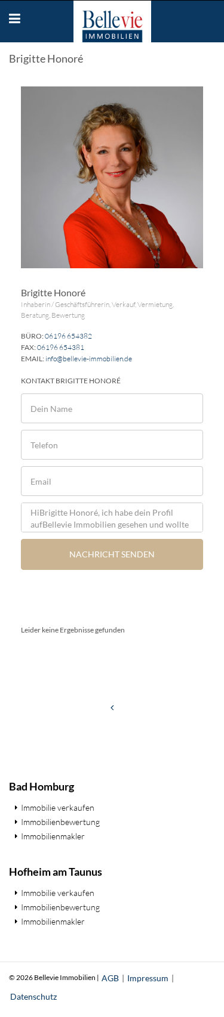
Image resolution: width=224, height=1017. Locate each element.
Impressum (147, 978)
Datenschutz (33, 996)
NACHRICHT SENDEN (112, 554)
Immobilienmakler (53, 836)
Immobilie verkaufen (57, 807)
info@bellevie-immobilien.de (88, 358)
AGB (110, 978)
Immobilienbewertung (60, 822)
